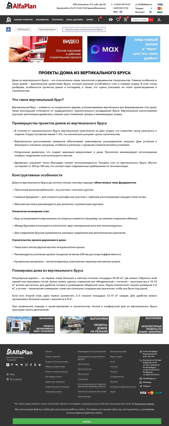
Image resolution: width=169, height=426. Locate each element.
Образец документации (55, 366)
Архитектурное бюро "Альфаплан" (15, 358)
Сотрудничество (117, 376)
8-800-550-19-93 (120, 8)
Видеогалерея (116, 356)
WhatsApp (147, 382)
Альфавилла (42, 20)
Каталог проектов (23, 20)
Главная (48, 351)
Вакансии (114, 381)
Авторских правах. (145, 403)
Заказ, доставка (74, 20)
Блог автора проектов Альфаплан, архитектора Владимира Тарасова (92, 385)
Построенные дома (118, 351)
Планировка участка (53, 391)
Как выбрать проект (53, 376)
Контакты (114, 366)
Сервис (89, 20)
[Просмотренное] (111, 19)
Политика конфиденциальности (123, 387)
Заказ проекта (83, 364)
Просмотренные (85, 369)
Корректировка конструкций (57, 387)
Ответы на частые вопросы (56, 371)
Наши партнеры (84, 396)
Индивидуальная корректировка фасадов (91, 357)
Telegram (146, 386)
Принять (87, 422)
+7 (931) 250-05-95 (151, 365)
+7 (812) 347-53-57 (121, 4)
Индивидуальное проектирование (92, 351)
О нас (112, 361)
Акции (112, 391)
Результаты (57, 20)
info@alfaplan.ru (145, 4)
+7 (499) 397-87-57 (151, 375)
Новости (113, 371)
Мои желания (83, 374)
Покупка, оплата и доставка (56, 361)
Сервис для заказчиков (55, 381)
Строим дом (83, 379)
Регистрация (16, 379)
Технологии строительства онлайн (92, 391)
